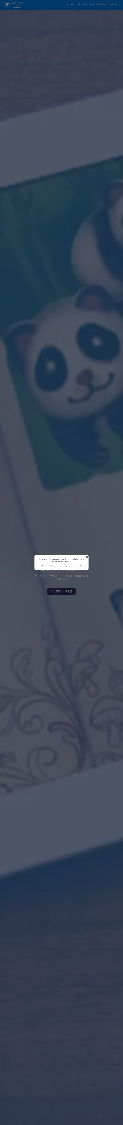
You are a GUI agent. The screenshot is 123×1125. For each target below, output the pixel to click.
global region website (67, 566)
